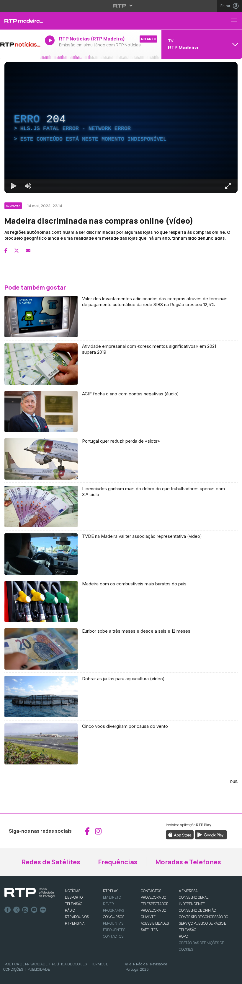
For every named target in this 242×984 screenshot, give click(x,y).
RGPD (183, 936)
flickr (43, 910)
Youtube (34, 910)
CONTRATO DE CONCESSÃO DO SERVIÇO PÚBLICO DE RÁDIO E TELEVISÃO (203, 923)
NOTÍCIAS (72, 890)
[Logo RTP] (29, 893)
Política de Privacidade (26, 964)
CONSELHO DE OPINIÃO (197, 910)
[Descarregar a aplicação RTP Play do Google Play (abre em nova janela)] (211, 834)
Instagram (25, 910)
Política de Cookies (69, 964)
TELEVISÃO (73, 903)
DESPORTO (74, 897)
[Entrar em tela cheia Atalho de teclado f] (228, 186)
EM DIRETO (112, 897)
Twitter (16, 910)
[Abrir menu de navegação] (236, 20)
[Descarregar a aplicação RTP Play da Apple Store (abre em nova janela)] (180, 834)
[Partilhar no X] (16, 250)
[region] (121, 127)
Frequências (118, 862)
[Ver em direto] (20, 44)
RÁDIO (70, 910)
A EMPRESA (188, 890)
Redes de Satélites (50, 862)
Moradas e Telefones (188, 862)
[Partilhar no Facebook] (5, 250)
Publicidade (38, 969)
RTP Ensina (74, 923)
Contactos (113, 936)
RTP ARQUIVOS (77, 916)
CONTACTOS (151, 890)
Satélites (149, 929)
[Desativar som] (28, 186)
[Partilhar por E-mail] (28, 250)
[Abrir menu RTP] (121, 5)
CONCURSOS (113, 916)
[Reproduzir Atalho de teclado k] (14, 186)
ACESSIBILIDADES (155, 923)
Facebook (7, 910)
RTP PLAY (110, 890)
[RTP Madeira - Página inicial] (20, 21)
